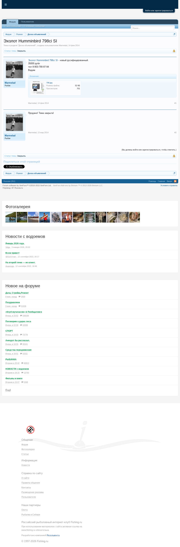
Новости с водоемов (25, 236)
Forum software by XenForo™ (27, 185)
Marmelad (63, 45)
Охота (24, 510)
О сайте (25, 478)
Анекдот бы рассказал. (17, 340)
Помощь (152, 181)
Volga (7, 247)
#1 (175, 103)
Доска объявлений (27, 45)
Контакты (26, 487)
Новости (25, 465)
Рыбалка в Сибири (30, 514)
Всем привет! (12, 253)
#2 (175, 132)
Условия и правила (168, 185)
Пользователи (27, 22)
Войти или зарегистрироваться (159, 11)
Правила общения (30, 483)
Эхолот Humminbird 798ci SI (43, 60)
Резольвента (53, 535)
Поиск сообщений (13, 26)
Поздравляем (12, 302)
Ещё (8, 389)
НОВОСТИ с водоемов (17, 369)
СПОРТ (9, 331)
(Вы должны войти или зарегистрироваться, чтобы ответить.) (149, 150)
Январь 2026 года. (14, 243)
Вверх (169, 181)
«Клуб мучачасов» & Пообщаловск (23, 312)
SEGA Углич (10, 257)
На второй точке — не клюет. (20, 262)
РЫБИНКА (11, 359)
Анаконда (9, 266)
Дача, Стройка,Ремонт (17, 293)
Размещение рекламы (32, 492)
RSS (175, 181)
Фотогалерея (17, 206)
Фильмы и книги (13, 378)
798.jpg (49, 83)
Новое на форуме (22, 285)
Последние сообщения (34, 26)
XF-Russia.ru (17, 188)
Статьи (25, 454)
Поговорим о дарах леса (18, 321)
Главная (161, 181)
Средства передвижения (18, 350)
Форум (12, 22)
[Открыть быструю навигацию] (174, 34)
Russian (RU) (9, 181)
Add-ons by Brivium (78, 185)
